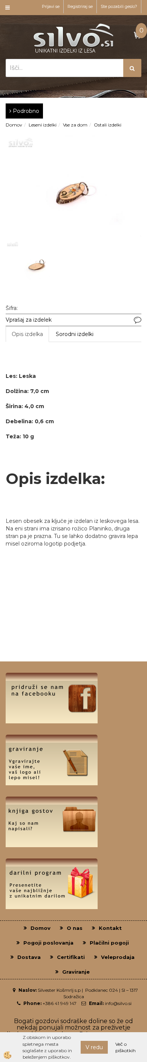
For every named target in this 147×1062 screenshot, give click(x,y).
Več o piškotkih (125, 1047)
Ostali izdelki (107, 125)
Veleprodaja (118, 957)
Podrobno (25, 111)
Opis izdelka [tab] (27, 334)
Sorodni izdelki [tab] (74, 334)
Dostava (29, 957)
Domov (14, 125)
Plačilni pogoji (109, 943)
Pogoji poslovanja (48, 943)
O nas (75, 928)
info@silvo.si (118, 1003)
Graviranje (76, 972)
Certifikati (71, 957)
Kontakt (110, 928)
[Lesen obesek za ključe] (73, 185)
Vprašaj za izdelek (29, 319)
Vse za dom (75, 125)
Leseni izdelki (43, 125)
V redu (94, 1047)
